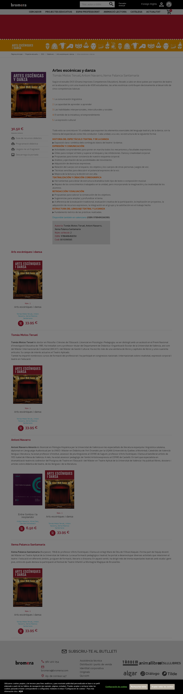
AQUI (21, 691)
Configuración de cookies (116, 687)
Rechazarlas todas (138, 687)
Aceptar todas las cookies (162, 687)
